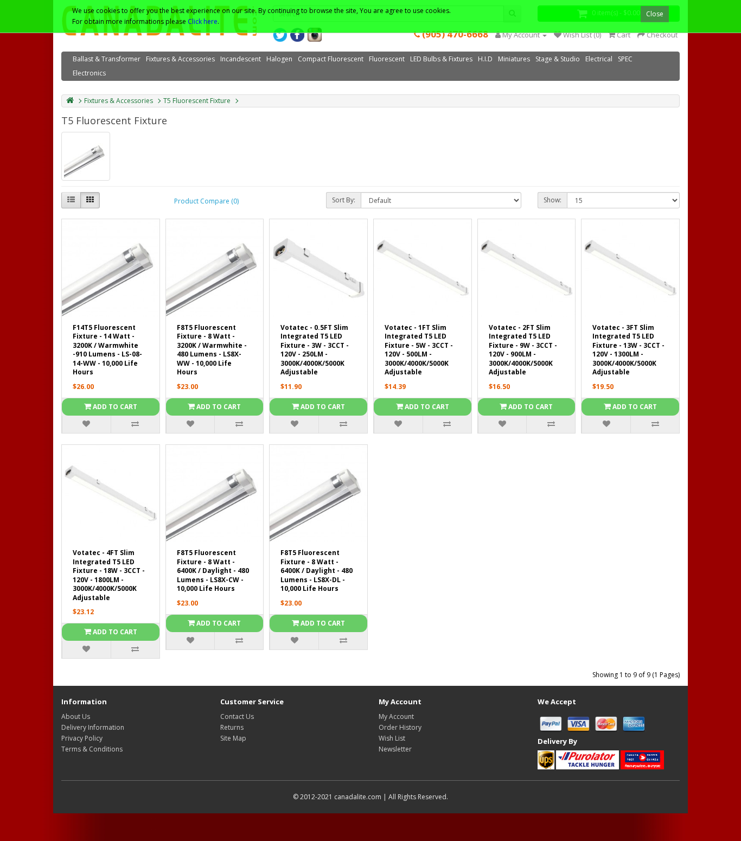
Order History (400, 727)
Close (654, 13)
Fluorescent (387, 58)
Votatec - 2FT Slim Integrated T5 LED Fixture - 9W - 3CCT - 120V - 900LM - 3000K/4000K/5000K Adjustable (523, 350)
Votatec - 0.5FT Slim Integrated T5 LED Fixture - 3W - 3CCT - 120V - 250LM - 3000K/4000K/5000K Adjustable (314, 350)
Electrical (598, 58)
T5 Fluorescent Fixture (197, 100)
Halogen (279, 58)
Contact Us (237, 716)
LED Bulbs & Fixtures (441, 58)
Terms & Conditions (92, 749)
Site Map (233, 738)
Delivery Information (92, 727)
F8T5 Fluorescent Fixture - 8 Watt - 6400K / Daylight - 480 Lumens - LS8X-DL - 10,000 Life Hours (316, 570)
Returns (232, 727)
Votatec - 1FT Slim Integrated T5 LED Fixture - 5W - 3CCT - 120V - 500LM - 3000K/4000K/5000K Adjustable (419, 350)
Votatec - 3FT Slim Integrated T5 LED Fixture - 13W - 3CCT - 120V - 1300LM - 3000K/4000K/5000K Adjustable (628, 350)
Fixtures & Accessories (180, 58)
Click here (203, 21)
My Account (396, 716)
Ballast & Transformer (106, 58)
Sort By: (343, 200)
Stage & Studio (557, 58)
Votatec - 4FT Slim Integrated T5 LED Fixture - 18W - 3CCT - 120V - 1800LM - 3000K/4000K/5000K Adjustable (109, 575)
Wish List (392, 738)
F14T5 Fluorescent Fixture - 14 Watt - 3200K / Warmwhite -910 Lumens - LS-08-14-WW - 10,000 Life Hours (107, 350)
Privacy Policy (82, 738)
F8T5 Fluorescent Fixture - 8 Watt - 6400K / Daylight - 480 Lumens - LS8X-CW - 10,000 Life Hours (213, 570)
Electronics (89, 73)
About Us (75, 716)
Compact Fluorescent (330, 58)
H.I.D (485, 58)
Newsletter (395, 749)
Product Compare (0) (206, 201)
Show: (552, 200)
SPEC (625, 58)
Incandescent (240, 58)
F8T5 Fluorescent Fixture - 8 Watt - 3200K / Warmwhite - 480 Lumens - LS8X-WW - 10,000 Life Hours (212, 350)
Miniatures (514, 58)
